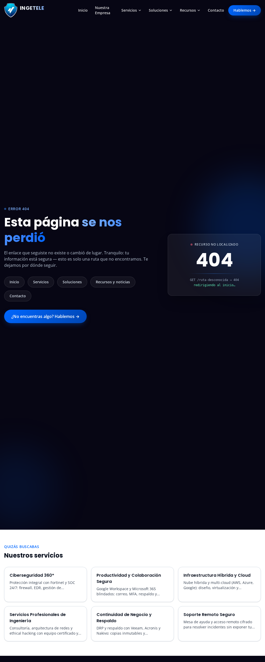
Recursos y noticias (113, 281)
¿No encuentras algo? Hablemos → (45, 316)
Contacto (216, 10)
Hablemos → (244, 10)
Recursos (188, 10)
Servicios (129, 10)
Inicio (83, 10)
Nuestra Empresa (102, 10)
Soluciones (158, 10)
